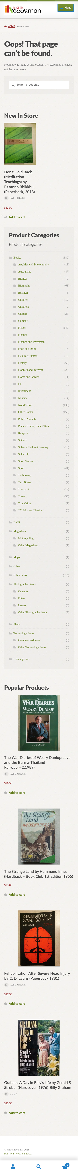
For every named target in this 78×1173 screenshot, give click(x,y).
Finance (22, 334)
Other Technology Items (32, 647)
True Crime (24, 503)
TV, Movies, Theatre (30, 510)
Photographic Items (24, 584)
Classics (22, 313)
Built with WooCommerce (17, 1153)
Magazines (19, 531)
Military (22, 398)
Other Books (25, 412)
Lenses (22, 605)
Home (11, 26)
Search (39, 1167)
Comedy (23, 320)
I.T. (20, 384)
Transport (23, 489)
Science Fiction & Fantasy (33, 447)
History (22, 362)
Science (22, 440)
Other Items (20, 575)
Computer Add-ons (29, 640)
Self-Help (23, 454)
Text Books (24, 482)
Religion (23, 433)
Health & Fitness (27, 355)
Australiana (24, 271)
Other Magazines (28, 545)
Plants (16, 624)
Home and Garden (28, 376)
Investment (24, 390)
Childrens (23, 306)
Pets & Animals (27, 419)
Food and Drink (27, 348)
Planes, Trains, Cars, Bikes (33, 426)
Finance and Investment (31, 341)
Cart (60, 1163)
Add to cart (17, 217)
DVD (16, 522)
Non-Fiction (25, 405)
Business (23, 292)
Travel (21, 496)
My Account (13, 1167)
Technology (25, 475)
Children (23, 299)
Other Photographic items (32, 612)
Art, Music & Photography (33, 264)
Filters (21, 598)
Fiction (22, 327)
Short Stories (25, 461)
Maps (16, 557)
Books (17, 257)
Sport (21, 468)
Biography (24, 285)
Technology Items (23, 633)
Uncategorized (21, 659)
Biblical (22, 278)
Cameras (23, 591)
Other (16, 566)
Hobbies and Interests (30, 369)
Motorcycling (26, 538)
